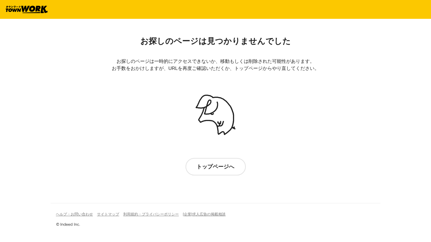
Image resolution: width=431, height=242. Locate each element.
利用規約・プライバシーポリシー (151, 214)
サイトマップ (108, 214)
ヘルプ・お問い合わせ (74, 214)
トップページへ (215, 166)
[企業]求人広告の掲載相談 (204, 214)
